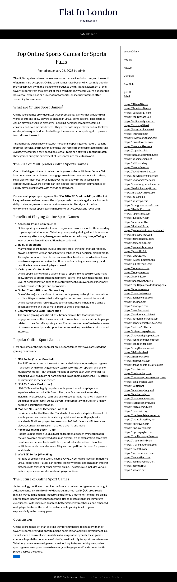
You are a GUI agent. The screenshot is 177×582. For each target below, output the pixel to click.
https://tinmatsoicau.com (138, 141)
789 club (129, 75)
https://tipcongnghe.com (138, 432)
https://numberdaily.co (137, 394)
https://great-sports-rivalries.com (143, 364)
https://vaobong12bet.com (139, 179)
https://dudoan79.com (136, 217)
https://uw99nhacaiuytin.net (140, 188)
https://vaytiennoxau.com (138, 453)
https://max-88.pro (135, 276)
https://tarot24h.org (136, 410)
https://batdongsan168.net (139, 314)
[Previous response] (16, 556)
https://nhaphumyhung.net (139, 390)
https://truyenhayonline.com (140, 444)
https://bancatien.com (136, 167)
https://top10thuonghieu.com (141, 436)
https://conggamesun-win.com (141, 205)
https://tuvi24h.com (135, 448)
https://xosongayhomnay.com (141, 175)
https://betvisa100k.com (138, 327)
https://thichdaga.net (136, 133)
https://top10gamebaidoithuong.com (145, 284)
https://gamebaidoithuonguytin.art (144, 230)
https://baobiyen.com (136, 305)
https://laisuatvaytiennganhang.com (145, 377)
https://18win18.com (136, 104)
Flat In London (88, 12)
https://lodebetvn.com (136, 268)
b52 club (129, 83)
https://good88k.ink (135, 251)
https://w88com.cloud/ (62, 114)
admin (82, 70)
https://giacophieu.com (137, 360)
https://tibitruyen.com (136, 423)
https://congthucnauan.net (139, 348)
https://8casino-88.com (137, 108)
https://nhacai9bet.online (138, 280)
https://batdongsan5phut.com (141, 318)
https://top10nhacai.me (137, 116)
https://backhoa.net (135, 301)
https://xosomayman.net (138, 158)
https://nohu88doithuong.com (141, 154)
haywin (128, 67)
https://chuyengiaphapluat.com (141, 335)
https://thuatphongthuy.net (139, 419)
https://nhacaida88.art (137, 221)
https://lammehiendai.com (138, 381)
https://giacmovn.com (136, 356)
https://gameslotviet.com (138, 247)
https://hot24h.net (134, 369)
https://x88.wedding (135, 163)
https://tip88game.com (137, 213)
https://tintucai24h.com (137, 427)
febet (127, 96)
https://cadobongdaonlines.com (142, 184)
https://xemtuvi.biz (135, 465)
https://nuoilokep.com (136, 289)
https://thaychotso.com (137, 293)
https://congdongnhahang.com (141, 339)
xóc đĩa (128, 59)
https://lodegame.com (136, 272)
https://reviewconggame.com (140, 137)
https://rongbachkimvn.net (139, 129)
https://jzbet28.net (135, 255)
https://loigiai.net (134, 385)
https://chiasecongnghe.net (139, 331)
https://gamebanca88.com (139, 238)
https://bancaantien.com (138, 146)
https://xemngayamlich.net (139, 461)
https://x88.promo (134, 196)
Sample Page (88, 34)
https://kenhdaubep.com (137, 373)
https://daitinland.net (136, 352)
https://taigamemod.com (138, 406)
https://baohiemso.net (136, 310)
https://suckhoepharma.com (139, 402)
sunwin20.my (131, 51)
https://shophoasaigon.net (139, 398)
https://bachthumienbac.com (140, 171)
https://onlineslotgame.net (139, 121)
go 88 (127, 91)
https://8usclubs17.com (137, 112)
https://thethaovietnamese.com (142, 415)
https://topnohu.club (135, 150)
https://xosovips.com (136, 200)
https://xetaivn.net (135, 469)
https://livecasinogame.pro (139, 259)
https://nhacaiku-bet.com (138, 234)
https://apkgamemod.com (138, 297)
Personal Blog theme (112, 577)
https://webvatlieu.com (137, 457)
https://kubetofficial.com (138, 263)
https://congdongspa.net (138, 343)
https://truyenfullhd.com (138, 440)
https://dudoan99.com (136, 226)
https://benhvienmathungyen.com (143, 322)
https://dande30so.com (137, 209)
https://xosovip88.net (136, 125)
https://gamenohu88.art (137, 242)
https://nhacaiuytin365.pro (139, 192)
